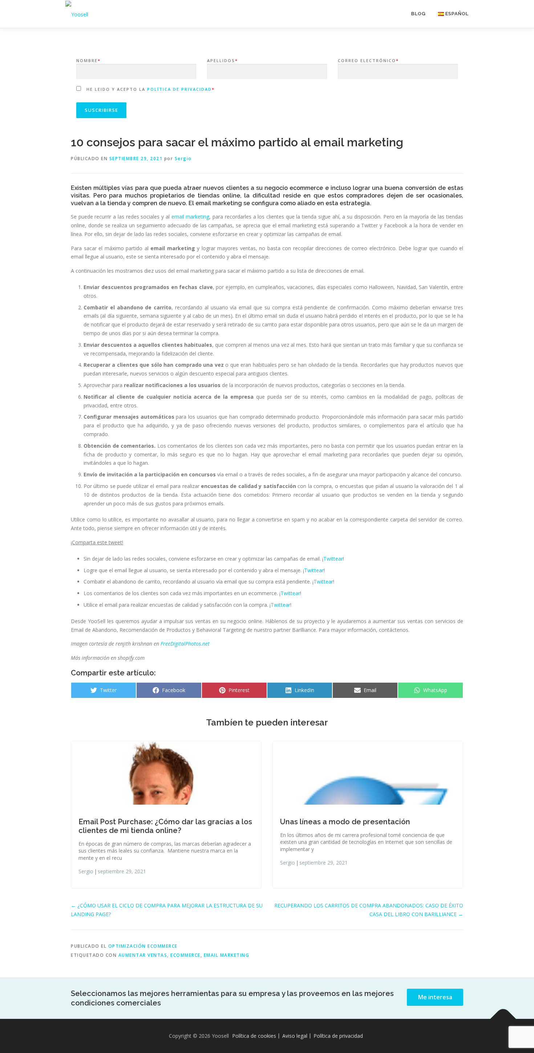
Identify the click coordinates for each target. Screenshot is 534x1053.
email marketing (190, 216)
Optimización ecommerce (143, 946)
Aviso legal (294, 1035)
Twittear (333, 558)
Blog (418, 13)
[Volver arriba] (503, 1019)
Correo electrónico (368, 60)
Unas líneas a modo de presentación (345, 821)
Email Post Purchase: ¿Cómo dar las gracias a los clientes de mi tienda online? (165, 826)
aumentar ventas (142, 955)
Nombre (88, 60)
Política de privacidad (179, 89)
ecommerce (185, 955)
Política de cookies (254, 1035)
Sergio (183, 158)
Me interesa (435, 997)
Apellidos (222, 60)
